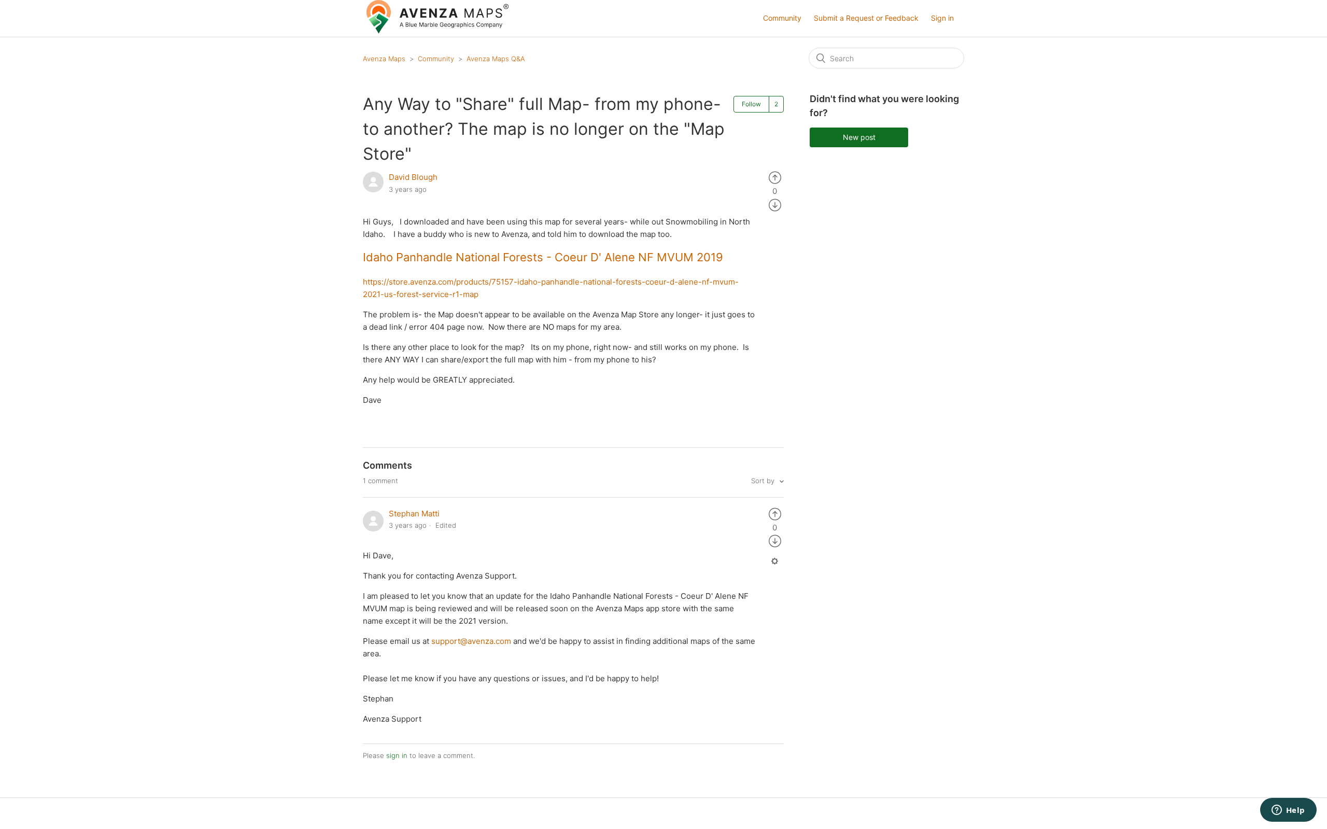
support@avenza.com (471, 641)
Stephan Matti (414, 513)
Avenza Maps (384, 58)
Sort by (764, 480)
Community (782, 17)
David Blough (413, 177)
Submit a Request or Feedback (866, 17)
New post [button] (859, 137)
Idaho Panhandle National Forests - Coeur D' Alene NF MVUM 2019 (543, 257)
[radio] (775, 177)
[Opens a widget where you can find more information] (1288, 811)
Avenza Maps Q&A (496, 58)
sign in (396, 755)
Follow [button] (751, 104)
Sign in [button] (942, 17)
